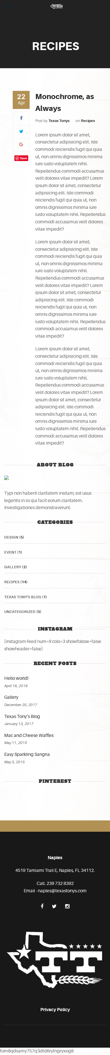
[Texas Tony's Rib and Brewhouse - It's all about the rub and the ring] (56, 6)
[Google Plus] (21, 144)
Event (10, 552)
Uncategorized (20, 612)
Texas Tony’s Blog (22, 716)
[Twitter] (21, 131)
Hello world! (16, 678)
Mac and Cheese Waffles (29, 735)
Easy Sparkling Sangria (27, 754)
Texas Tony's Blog (22, 597)
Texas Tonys (59, 121)
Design (11, 537)
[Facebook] (21, 118)
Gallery (12, 567)
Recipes (88, 121)
